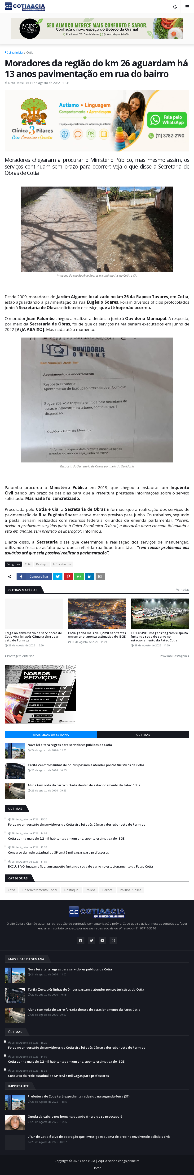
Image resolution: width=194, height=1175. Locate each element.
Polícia (90, 890)
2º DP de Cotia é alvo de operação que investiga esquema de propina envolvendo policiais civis (99, 1137)
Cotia (30, 52)
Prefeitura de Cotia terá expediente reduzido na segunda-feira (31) (78, 1096)
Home (97, 1168)
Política (107, 890)
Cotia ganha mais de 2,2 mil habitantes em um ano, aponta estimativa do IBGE (97, 635)
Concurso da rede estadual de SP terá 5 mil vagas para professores (58, 853)
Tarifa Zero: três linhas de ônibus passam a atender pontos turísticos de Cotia (86, 765)
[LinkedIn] (89, 576)
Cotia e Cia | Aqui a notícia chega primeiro (110, 1161)
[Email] (100, 576)
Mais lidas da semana (51, 734)
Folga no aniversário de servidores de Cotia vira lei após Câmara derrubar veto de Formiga (33, 636)
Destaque (42, 564)
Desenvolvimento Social (39, 890)
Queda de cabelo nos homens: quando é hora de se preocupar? (75, 1117)
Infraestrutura (62, 564)
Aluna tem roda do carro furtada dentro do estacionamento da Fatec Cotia (84, 785)
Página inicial (14, 52)
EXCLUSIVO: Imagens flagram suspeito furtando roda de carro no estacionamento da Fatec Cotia (159, 636)
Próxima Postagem (173, 656)
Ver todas (182, 590)
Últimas (143, 734)
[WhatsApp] (79, 576)
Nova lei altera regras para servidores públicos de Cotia (70, 745)
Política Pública (130, 890)
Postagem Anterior (20, 656)
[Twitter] (57, 576)
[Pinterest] (68, 576)
